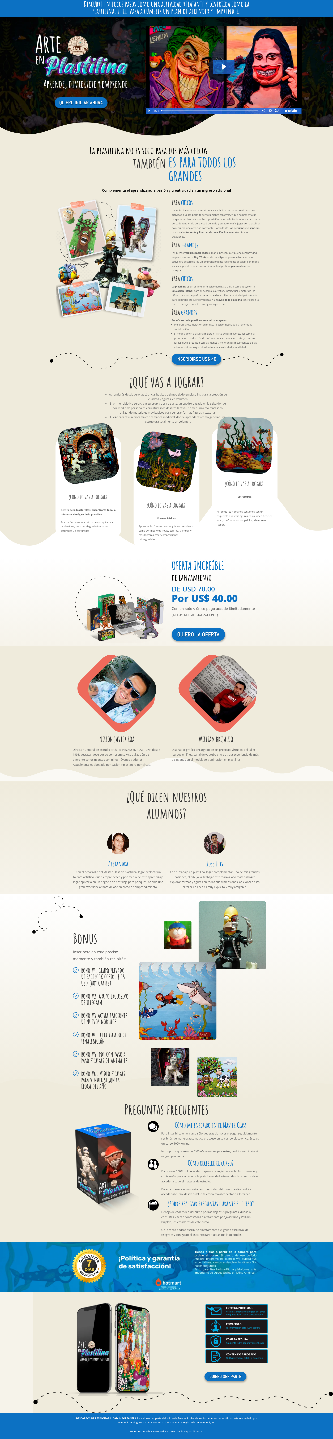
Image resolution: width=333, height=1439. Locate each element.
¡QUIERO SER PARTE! (225, 1376)
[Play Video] (149, 111)
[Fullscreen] (277, 111)
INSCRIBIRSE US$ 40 (196, 359)
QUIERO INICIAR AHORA (81, 103)
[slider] (210, 111)
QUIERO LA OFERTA (198, 634)
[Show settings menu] (270, 111)
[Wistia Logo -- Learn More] (291, 111)
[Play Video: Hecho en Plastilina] (223, 67)
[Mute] (263, 111)
